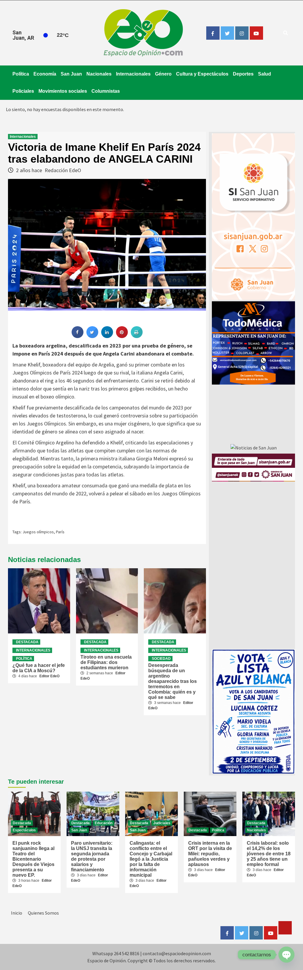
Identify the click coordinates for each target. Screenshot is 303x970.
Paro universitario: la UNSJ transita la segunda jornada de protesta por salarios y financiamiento (91, 856)
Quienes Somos (43, 913)
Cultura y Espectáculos (202, 73)
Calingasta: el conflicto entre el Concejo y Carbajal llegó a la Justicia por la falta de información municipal (151, 859)
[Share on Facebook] (77, 336)
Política (20, 73)
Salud (264, 73)
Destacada (27, 642)
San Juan (71, 73)
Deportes (243, 73)
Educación (103, 823)
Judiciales (161, 823)
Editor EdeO (49, 676)
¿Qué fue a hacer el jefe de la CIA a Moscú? (38, 668)
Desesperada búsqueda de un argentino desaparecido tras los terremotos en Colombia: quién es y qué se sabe (172, 681)
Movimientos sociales (62, 91)
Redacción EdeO (63, 170)
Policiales (23, 91)
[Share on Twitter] (92, 336)
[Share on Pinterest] (122, 336)
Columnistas (105, 91)
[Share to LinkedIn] (107, 336)
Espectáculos (24, 830)
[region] (253, 343)
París (60, 531)
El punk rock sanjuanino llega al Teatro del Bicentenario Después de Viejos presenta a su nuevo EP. (33, 859)
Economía (44, 73)
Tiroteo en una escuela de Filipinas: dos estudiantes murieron (106, 662)
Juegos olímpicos (38, 531)
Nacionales (99, 73)
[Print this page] (137, 336)
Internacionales (133, 73)
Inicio (16, 913)
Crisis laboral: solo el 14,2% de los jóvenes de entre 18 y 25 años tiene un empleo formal (269, 854)
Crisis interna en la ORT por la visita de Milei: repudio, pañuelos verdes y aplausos (210, 854)
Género (163, 73)
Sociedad (161, 659)
